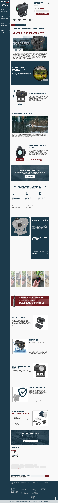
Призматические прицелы (4, 18)
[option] (22, 10)
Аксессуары (2, 32)
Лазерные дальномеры (4, 25)
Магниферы (2, 23)
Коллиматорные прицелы (4, 11)
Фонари (32, 495)
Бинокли (2, 16)
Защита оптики (33, 496)
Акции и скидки (3, 7)
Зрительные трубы (33, 491)
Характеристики (18, 24)
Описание (13, 24)
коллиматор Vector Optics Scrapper (16, 468)
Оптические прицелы (3, 14)
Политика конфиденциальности (25, 493)
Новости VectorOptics (23, 489)
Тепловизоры (2, 9)
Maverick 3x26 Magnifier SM (15, 455)
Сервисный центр (23, 492)
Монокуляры (2, 21)
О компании (22, 490)
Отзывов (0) (23, 24)
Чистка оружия (33, 498)
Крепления (2, 30)
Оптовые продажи (23, 491)
